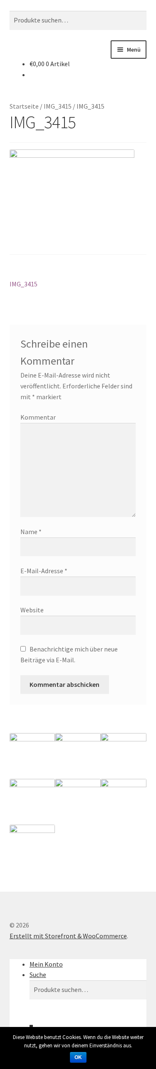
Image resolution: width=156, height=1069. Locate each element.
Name (31, 531)
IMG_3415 (58, 106)
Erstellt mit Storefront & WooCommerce (68, 936)
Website (32, 610)
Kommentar (38, 417)
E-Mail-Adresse (43, 571)
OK (78, 1057)
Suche (38, 974)
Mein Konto (46, 964)
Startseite (24, 106)
